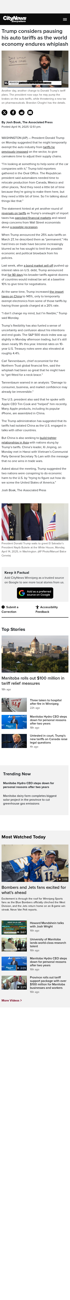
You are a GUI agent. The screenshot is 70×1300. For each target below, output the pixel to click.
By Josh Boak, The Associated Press (27, 122)
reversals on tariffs (14, 213)
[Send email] (30, 112)
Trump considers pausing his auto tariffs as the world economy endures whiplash (35, 37)
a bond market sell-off (38, 266)
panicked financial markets (33, 218)
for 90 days (15, 275)
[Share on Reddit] (21, 112)
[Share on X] (4, 112)
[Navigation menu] (65, 19)
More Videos (10, 1000)
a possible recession (24, 227)
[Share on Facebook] (13, 112)
